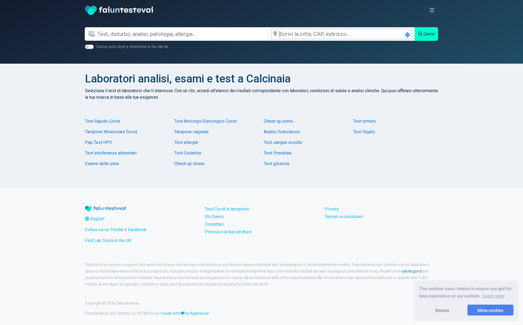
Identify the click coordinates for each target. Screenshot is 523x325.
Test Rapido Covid (102, 121)
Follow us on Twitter (104, 229)
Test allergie (186, 142)
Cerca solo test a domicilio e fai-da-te (132, 46)
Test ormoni (364, 121)
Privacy (332, 209)
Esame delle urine (102, 163)
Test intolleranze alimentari (110, 153)
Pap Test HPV (98, 142)
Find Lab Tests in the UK (108, 240)
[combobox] (182, 34)
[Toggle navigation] (432, 10)
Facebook (137, 229)
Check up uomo (278, 121)
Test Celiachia (187, 153)
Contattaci (214, 224)
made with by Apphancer (185, 313)
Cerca (428, 33)
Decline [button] (442, 310)
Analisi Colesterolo (282, 131)
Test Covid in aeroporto (227, 209)
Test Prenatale (277, 153)
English (96, 218)
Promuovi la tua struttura (228, 231)
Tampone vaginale (191, 131)
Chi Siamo (214, 216)
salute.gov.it (412, 271)
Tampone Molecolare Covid (111, 131)
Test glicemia (276, 163)
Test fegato (364, 131)
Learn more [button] (493, 296)
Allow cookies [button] (490, 310)
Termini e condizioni (344, 216)
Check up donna (189, 163)
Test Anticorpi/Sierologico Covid (205, 121)
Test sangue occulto (283, 142)
